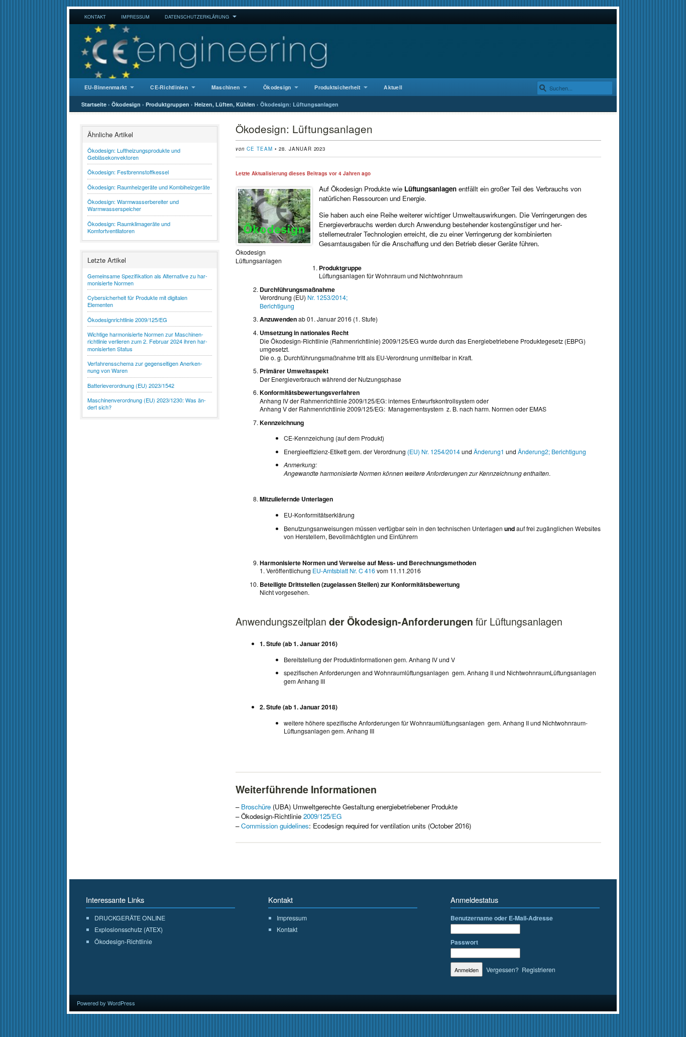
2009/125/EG (322, 816)
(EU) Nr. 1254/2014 (433, 451)
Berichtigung (277, 305)
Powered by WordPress (106, 1003)
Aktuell (393, 87)
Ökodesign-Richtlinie (123, 941)
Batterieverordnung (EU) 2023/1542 (130, 385)
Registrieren (538, 969)
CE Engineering (343, 51)
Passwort (464, 942)
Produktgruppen (167, 104)
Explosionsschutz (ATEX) (128, 929)
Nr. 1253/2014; (328, 297)
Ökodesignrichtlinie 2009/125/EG (127, 320)
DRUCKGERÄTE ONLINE (129, 917)
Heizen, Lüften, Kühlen (224, 104)
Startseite (93, 104)
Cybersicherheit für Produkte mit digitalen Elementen (137, 300)
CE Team (260, 148)
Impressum (135, 16)
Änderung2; (534, 451)
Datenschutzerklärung (197, 16)
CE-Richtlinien (168, 87)
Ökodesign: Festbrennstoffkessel (128, 172)
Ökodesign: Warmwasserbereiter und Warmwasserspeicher (133, 205)
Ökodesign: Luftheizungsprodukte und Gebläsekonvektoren (133, 153)
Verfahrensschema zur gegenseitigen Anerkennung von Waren (144, 366)
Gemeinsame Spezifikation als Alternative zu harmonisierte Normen (147, 279)
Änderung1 (489, 451)
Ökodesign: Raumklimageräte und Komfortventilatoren (128, 227)
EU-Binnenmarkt (105, 87)
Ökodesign (277, 87)
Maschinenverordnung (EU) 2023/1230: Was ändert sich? (146, 403)
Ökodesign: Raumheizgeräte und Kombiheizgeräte (148, 187)
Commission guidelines (275, 826)
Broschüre (256, 806)
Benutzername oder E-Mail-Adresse (501, 917)
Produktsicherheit (337, 87)
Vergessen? (502, 969)
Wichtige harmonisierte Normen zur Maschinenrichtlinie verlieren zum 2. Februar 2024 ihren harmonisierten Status (147, 341)
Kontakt (95, 16)
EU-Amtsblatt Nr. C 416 (343, 570)
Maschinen (225, 87)
